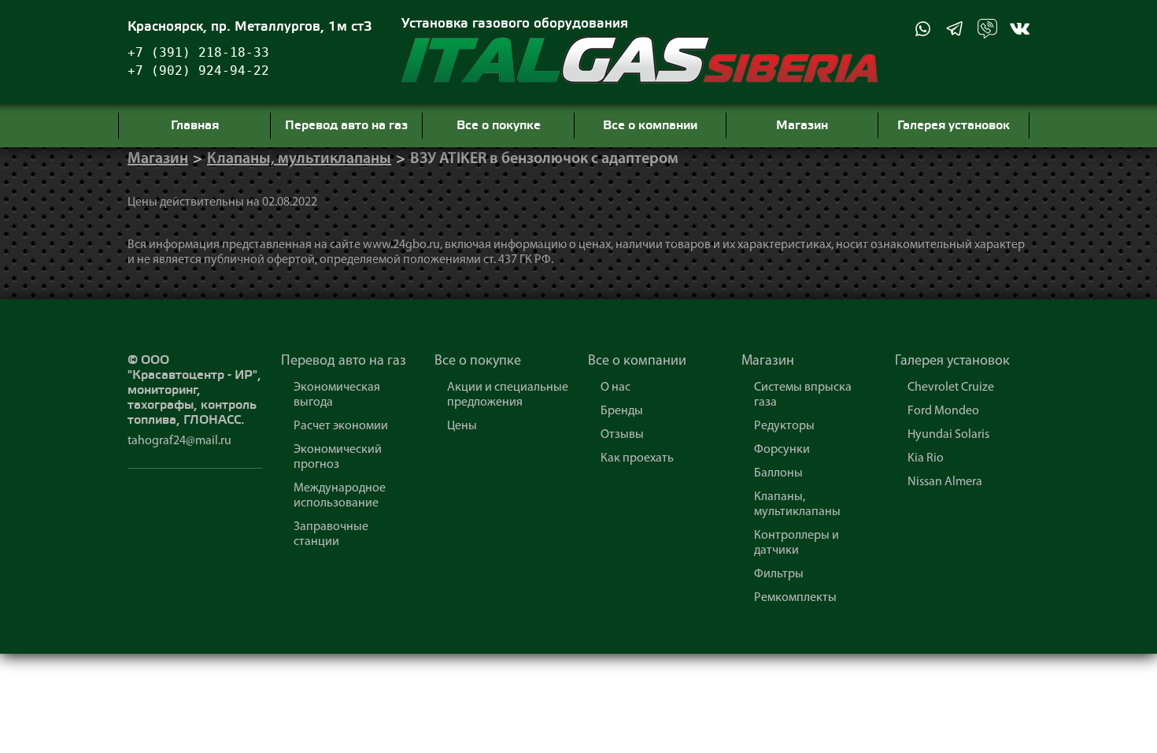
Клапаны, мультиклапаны (299, 159)
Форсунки (782, 449)
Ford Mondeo (943, 411)
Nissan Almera (944, 482)
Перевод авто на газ (343, 361)
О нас (615, 387)
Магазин (158, 159)
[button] (923, 29)
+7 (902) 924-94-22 (198, 70)
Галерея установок (952, 361)
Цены (462, 426)
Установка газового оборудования (514, 24)
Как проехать (637, 458)
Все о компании (637, 361)
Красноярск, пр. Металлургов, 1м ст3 (250, 27)
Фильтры (779, 574)
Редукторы (784, 426)
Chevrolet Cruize (950, 387)
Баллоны (778, 473)
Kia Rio (925, 458)
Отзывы (622, 434)
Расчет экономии (341, 426)
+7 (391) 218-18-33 (198, 52)
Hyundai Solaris (948, 434)
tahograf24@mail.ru (179, 441)
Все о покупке (477, 361)
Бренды (622, 411)
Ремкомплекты (795, 598)
